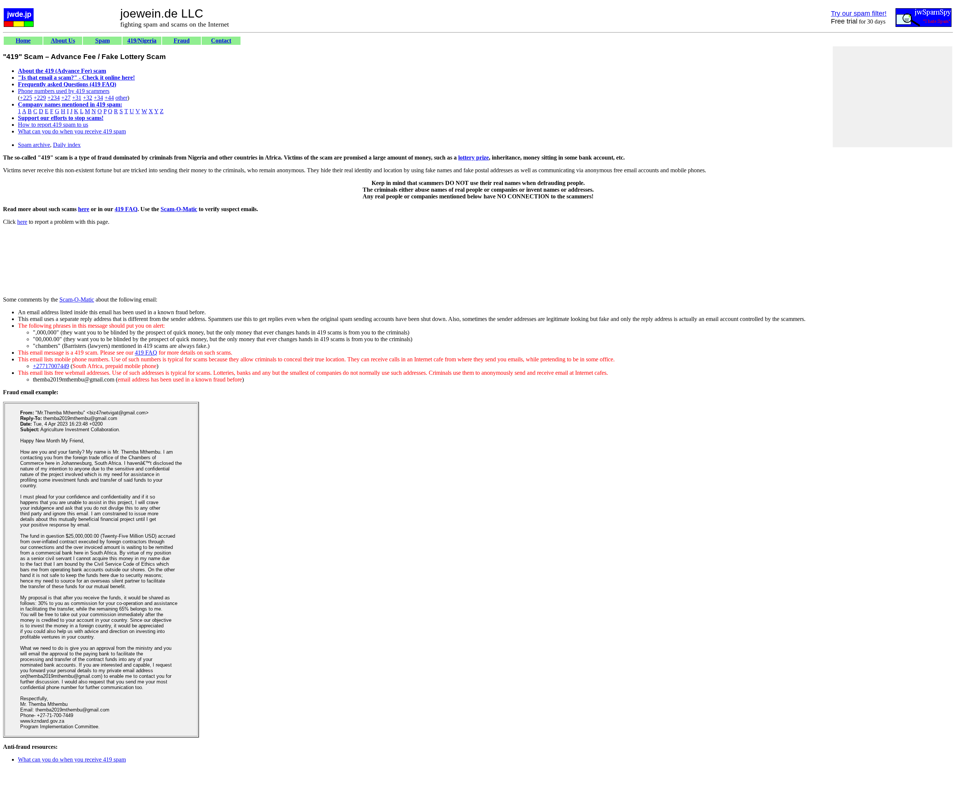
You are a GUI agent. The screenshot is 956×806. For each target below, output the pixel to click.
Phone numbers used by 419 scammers (63, 91)
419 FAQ (126, 209)
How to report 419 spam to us (53, 124)
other (121, 98)
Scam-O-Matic (179, 209)
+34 (98, 98)
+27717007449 (51, 366)
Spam (102, 40)
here (83, 209)
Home (23, 40)
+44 (109, 98)
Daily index (67, 145)
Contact (221, 40)
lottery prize (473, 157)
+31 (76, 98)
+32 (87, 98)
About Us (63, 40)
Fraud (182, 40)
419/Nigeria (141, 40)
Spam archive (34, 145)
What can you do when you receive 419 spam (72, 131)
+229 (40, 98)
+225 (26, 98)
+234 (53, 98)
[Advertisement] (892, 96)
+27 (66, 98)
